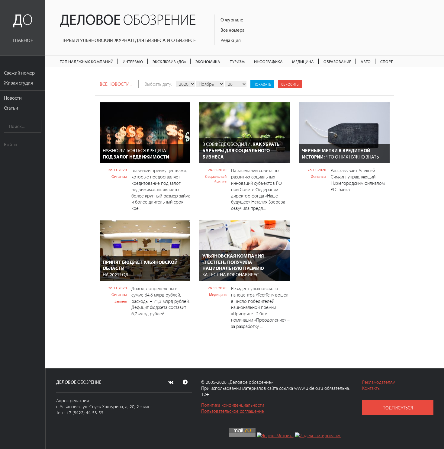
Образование (337, 61)
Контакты (371, 388)
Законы (120, 301)
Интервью (133, 61)
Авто (366, 61)
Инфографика (268, 61)
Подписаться (397, 408)
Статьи (11, 108)
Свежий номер (19, 73)
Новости (13, 98)
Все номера (232, 30)
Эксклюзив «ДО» (169, 61)
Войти (10, 144)
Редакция (230, 40)
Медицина (303, 61)
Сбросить (290, 84)
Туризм (237, 61)
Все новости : (115, 84)
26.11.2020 (117, 169)
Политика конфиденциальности (232, 405)
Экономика (207, 61)
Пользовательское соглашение (232, 411)
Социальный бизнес (216, 179)
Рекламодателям (378, 382)
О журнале (231, 20)
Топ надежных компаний (86, 61)
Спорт (386, 61)
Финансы (119, 176)
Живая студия (18, 83)
